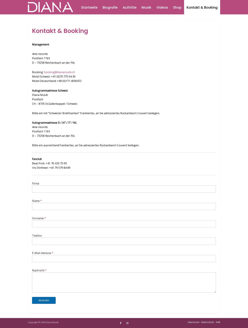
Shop (177, 7)
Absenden (43, 300)
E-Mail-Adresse (42, 253)
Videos (162, 7)
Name (37, 201)
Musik (146, 7)
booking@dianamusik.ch (59, 72)
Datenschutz (207, 322)
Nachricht (39, 270)
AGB (218, 322)
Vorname (39, 218)
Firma (35, 183)
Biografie (110, 7)
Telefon (37, 235)
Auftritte (129, 7)
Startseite (89, 7)
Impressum (193, 322)
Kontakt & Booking (202, 7)
